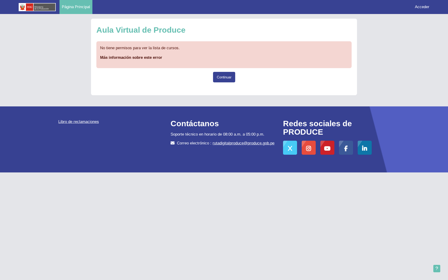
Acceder (422, 7)
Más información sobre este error (131, 57)
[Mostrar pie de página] (437, 269)
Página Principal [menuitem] (76, 7)
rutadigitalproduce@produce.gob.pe (243, 143)
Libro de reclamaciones (78, 121)
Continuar (224, 77)
